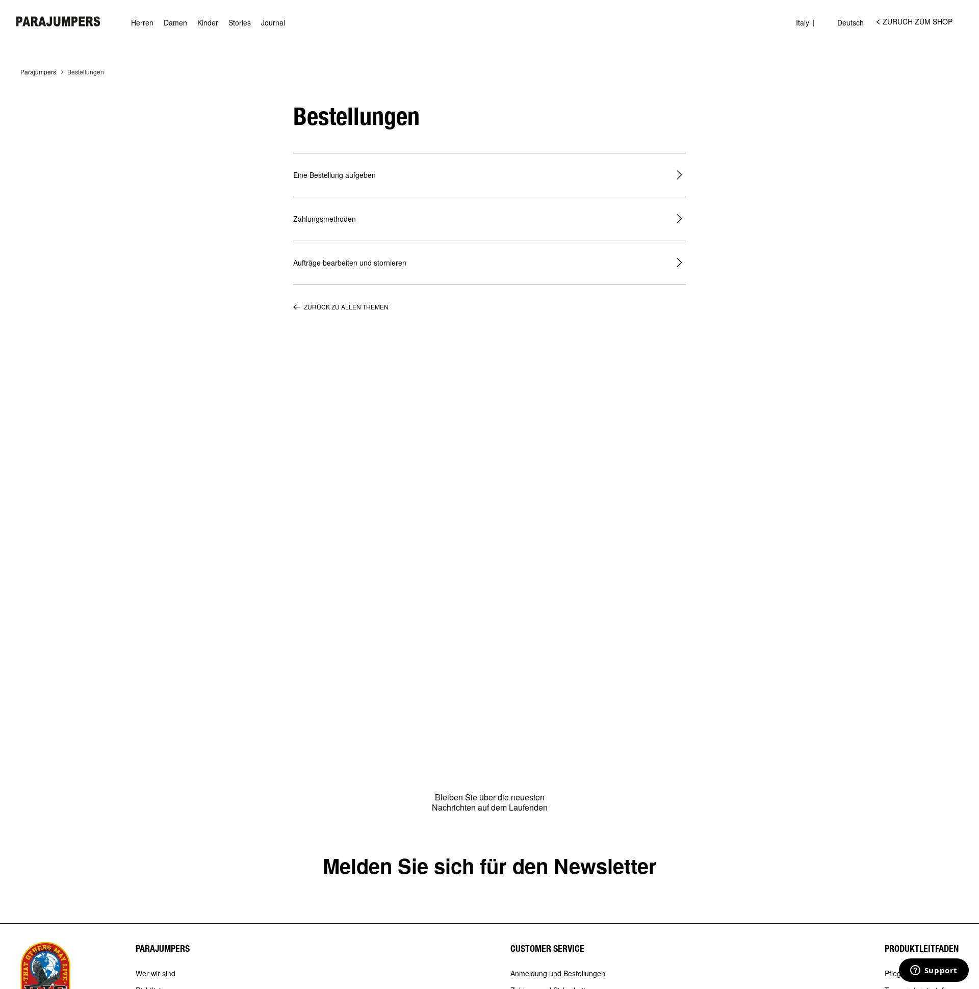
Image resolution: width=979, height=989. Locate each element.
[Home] (58, 21)
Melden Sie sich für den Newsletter (490, 865)
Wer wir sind (155, 973)
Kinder (207, 23)
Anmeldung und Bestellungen (557, 973)
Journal (273, 23)
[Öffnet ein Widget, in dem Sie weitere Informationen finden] (933, 971)
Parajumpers (38, 71)
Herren (142, 23)
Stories (239, 23)
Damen (175, 23)
